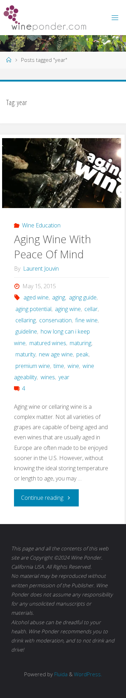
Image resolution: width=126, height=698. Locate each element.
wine (73, 366)
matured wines (47, 343)
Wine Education (41, 225)
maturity (25, 354)
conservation (55, 320)
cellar (91, 309)
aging (58, 297)
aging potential (33, 309)
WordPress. (88, 674)
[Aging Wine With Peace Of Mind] (61, 173)
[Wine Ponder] (44, 17)
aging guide (82, 297)
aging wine (68, 309)
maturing (80, 343)
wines (48, 377)
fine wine (86, 320)
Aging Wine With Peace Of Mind (52, 246)
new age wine (56, 354)
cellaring (25, 320)
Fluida (60, 674)
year (63, 377)
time (59, 366)
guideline (26, 331)
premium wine (32, 366)
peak (82, 354)
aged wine (36, 297)
